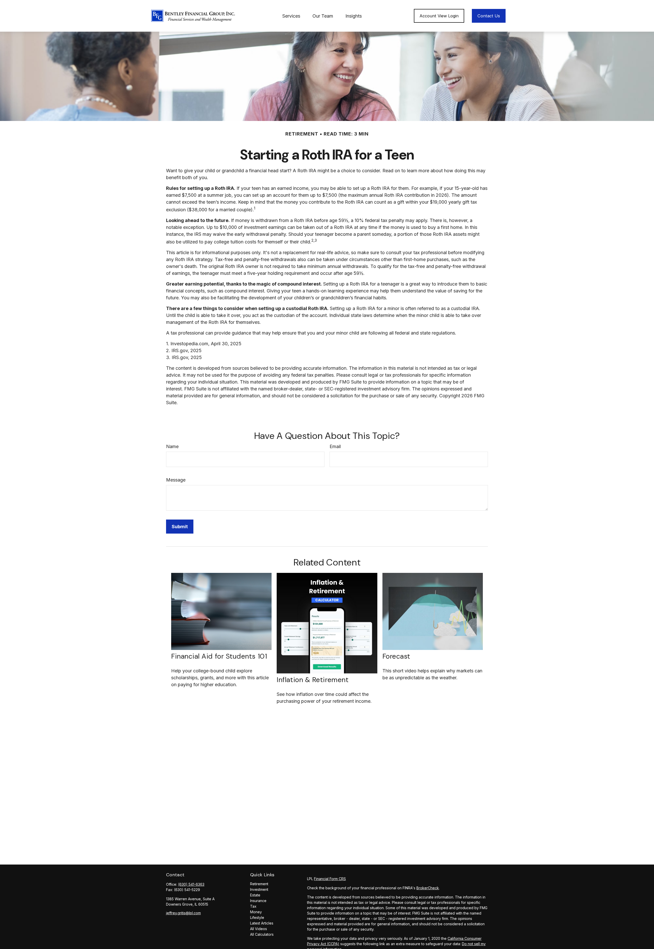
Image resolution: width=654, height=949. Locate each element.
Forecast (396, 656)
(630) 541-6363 (191, 884)
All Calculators (262, 934)
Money (256, 912)
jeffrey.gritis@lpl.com (183, 913)
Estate (255, 895)
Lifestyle (257, 917)
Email (335, 446)
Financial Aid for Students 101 (219, 656)
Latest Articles (261, 923)
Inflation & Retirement (312, 679)
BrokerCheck (427, 888)
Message (175, 480)
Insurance (258, 900)
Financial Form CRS (330, 879)
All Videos (258, 929)
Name (172, 446)
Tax (253, 906)
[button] (291, 16)
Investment (259, 889)
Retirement (259, 884)
